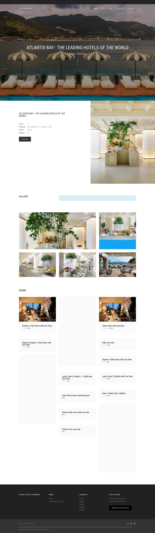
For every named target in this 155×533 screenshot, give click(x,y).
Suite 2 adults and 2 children (113, 393)
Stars (110, 8)
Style (102, 8)
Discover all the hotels (56, 501)
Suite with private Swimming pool (76, 395)
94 (64, 432)
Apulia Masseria (51, 527)
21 (69, 381)
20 (109, 396)
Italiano (81, 499)
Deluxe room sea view (71, 429)
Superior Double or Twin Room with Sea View (36, 343)
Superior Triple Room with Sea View (117, 359)
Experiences (120, 8)
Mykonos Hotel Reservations (27, 529)
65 (109, 362)
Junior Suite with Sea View (113, 326)
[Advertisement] (47, 157)
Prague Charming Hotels (125, 527)
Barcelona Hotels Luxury (42, 529)
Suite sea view (108, 342)
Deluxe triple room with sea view (75, 412)
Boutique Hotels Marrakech (78, 527)
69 (109, 345)
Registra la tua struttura (120, 508)
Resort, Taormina (77, 53)
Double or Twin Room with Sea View (37, 326)
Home (95, 8)
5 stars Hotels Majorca (92, 527)
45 (112, 328)
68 (29, 328)
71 (29, 347)
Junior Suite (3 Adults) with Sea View (117, 376)
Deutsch (81, 504)
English (81, 501)
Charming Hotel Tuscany (40, 527)
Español (81, 509)
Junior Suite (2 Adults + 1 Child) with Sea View (77, 377)
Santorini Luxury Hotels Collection (108, 527)
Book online (25, 139)
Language (132, 8)
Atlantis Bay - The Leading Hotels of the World (42, 114)
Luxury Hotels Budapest (25, 527)
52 (64, 415)
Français (81, 507)
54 (109, 379)
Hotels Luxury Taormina (63, 527)
